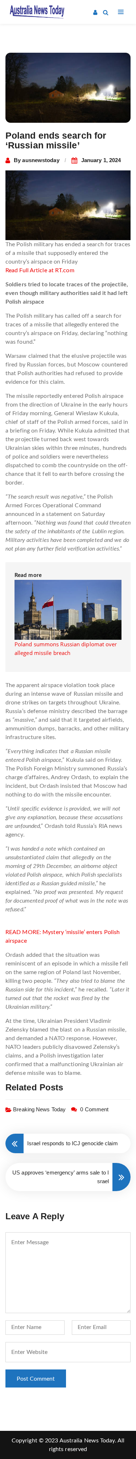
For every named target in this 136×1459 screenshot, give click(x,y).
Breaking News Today (39, 1109)
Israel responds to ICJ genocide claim (72, 1143)
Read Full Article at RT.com (39, 270)
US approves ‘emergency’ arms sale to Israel (60, 1176)
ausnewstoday (40, 160)
